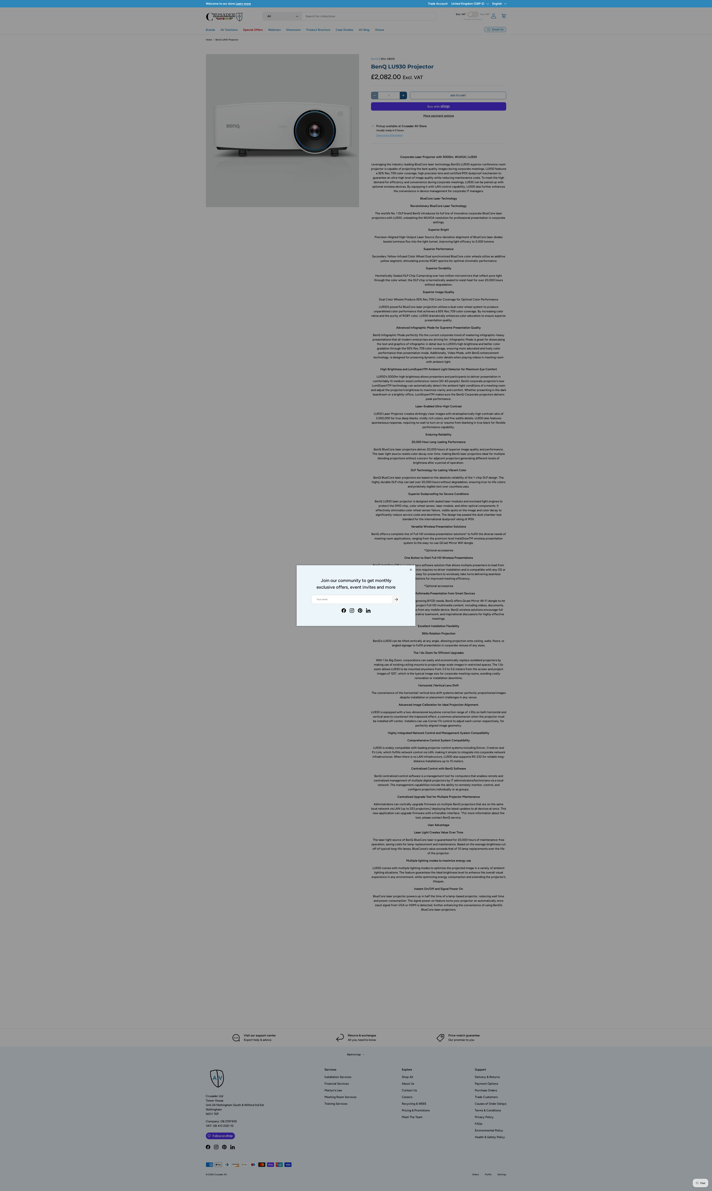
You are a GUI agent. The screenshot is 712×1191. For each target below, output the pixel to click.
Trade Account (438, 3)
